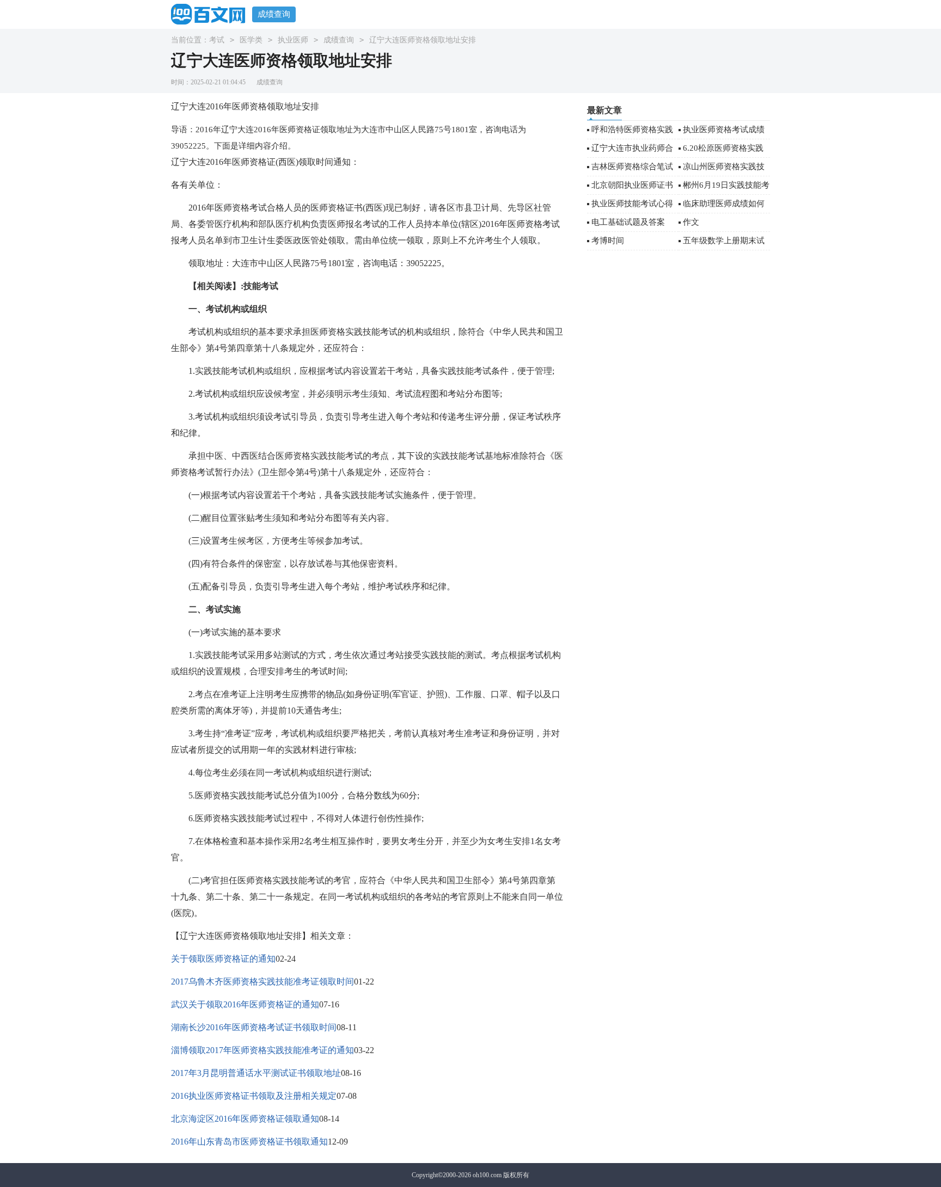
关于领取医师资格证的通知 (223, 958)
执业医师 (293, 40)
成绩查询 (274, 14)
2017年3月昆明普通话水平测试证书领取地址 (256, 1073)
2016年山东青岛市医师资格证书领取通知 (249, 1141)
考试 (216, 40)
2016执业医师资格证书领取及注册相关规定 (254, 1095)
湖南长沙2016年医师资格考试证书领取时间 (254, 1027)
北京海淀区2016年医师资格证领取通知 (245, 1118)
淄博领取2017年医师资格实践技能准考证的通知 (262, 1050)
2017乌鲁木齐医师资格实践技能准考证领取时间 (262, 981)
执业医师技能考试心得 (632, 203)
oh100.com (487, 1175)
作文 (691, 222)
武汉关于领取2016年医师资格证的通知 (245, 1004)
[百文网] (211, 14)
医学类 (251, 40)
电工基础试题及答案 (628, 222)
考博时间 (607, 240)
